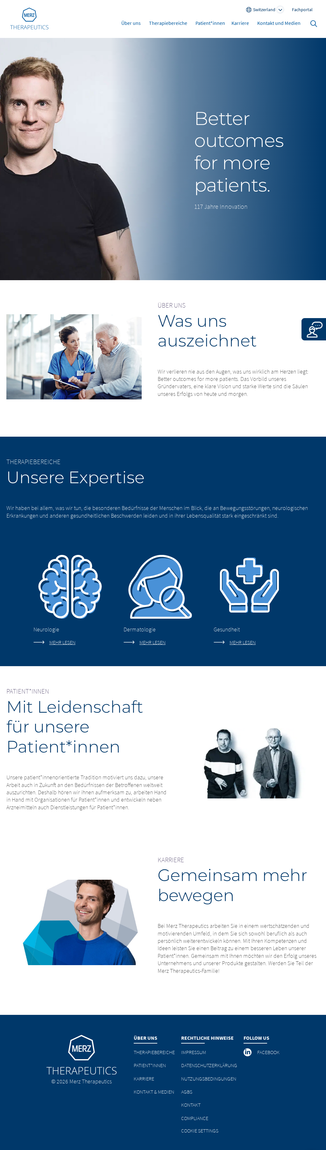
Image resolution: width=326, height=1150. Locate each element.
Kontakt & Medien (154, 1091)
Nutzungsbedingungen (208, 1078)
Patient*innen (210, 23)
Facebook (268, 1052)
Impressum (193, 1052)
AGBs (186, 1091)
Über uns (131, 23)
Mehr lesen (62, 642)
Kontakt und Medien (279, 23)
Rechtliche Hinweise (207, 1038)
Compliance (194, 1118)
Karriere (240, 23)
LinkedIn (248, 1052)
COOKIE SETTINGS (199, 1130)
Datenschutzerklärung (209, 1065)
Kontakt (191, 1105)
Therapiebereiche (168, 23)
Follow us (256, 1038)
